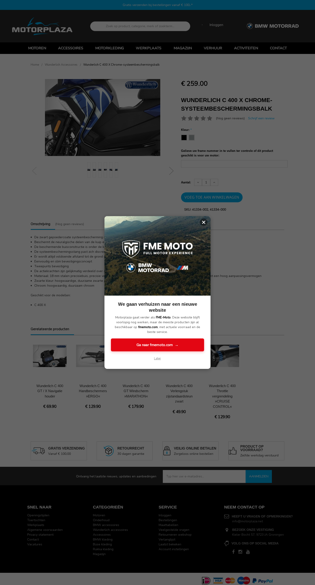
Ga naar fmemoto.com (157, 344)
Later (157, 358)
